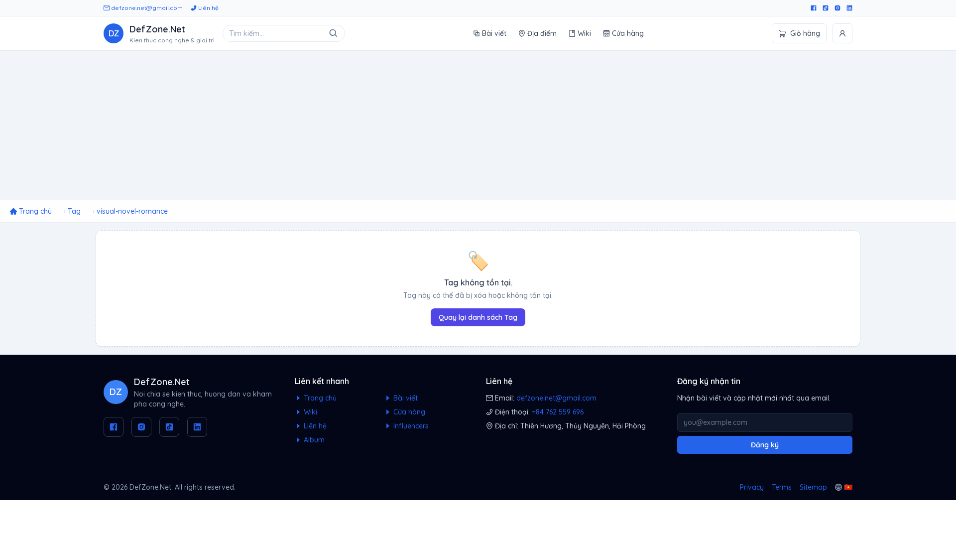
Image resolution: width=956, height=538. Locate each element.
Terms (782, 487)
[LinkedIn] (849, 8)
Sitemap (813, 487)
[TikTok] (826, 8)
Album (313, 439)
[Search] (334, 33)
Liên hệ (208, 7)
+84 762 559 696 (558, 411)
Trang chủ (319, 398)
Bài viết (494, 33)
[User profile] (842, 33)
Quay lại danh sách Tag (478, 317)
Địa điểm (542, 33)
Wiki (584, 33)
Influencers (410, 425)
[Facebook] (814, 8)
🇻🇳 (848, 487)
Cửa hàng (628, 33)
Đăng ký (765, 444)
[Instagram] (837, 8)
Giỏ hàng (805, 33)
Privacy (752, 487)
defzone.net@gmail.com (146, 7)
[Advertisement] (478, 125)
